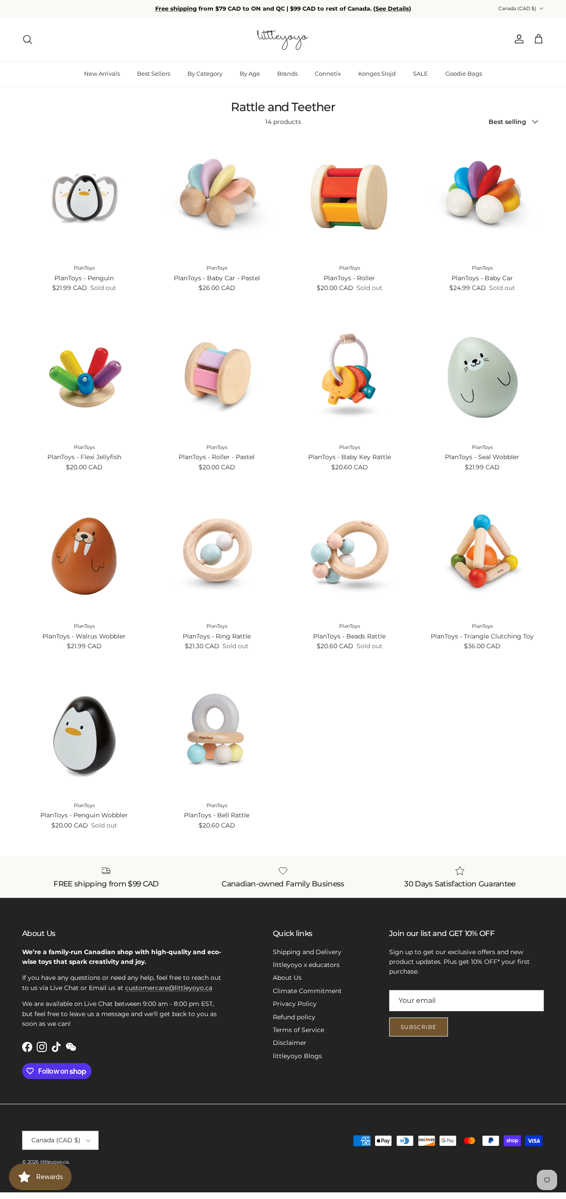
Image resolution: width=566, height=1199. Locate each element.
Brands (287, 73)
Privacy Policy (295, 1004)
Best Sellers (153, 73)
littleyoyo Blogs (297, 1056)
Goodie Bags (463, 73)
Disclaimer (289, 1043)
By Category (204, 73)
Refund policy (294, 1017)
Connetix (328, 73)
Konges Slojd (377, 73)
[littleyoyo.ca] (283, 39)
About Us (287, 978)
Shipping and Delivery (307, 952)
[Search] (27, 39)
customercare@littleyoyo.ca (168, 988)
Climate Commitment (307, 991)
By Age (250, 73)
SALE (420, 73)
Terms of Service (298, 1030)
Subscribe (418, 1027)
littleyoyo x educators (306, 965)
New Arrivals (102, 73)
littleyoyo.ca (54, 1162)
